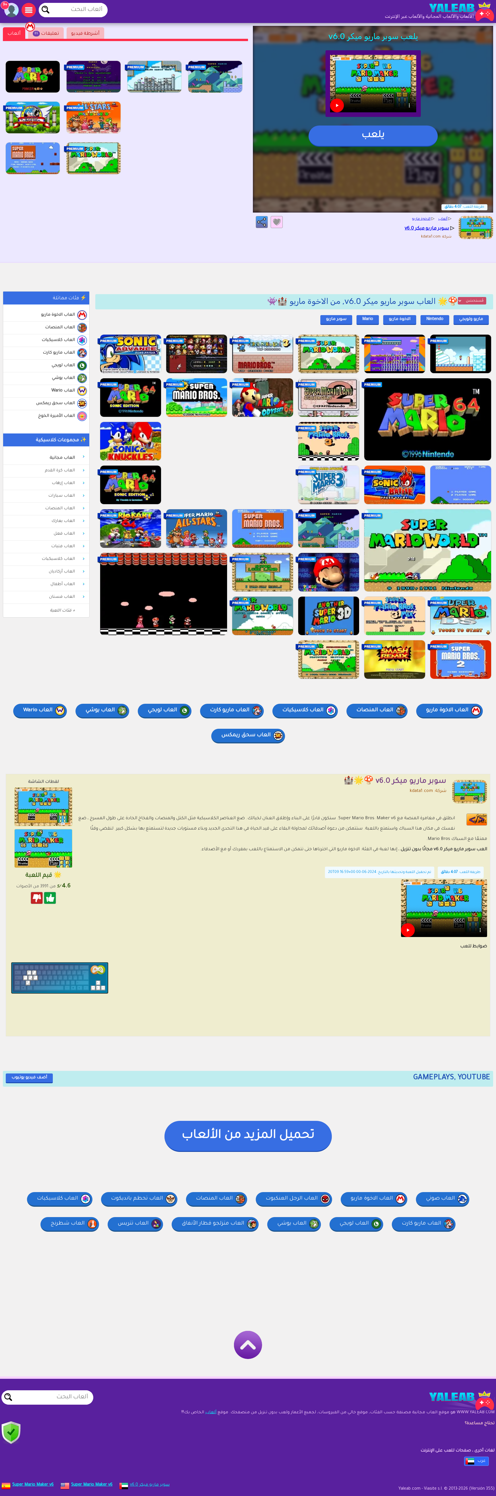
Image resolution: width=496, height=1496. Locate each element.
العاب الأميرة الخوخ (56, 416)
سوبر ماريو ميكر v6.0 (150, 1485)
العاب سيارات (61, 496)
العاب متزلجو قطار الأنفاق (213, 1224)
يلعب (373, 135)
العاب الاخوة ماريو (58, 315)
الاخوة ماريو (399, 319)
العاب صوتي (440, 1199)
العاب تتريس (133, 1224)
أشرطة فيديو (85, 33)
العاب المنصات (60, 327)
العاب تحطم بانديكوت (137, 1199)
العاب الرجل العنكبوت (292, 1199)
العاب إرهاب (63, 483)
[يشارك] (262, 222)
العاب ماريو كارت (59, 353)
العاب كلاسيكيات (58, 340)
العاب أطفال (63, 584)
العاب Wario (63, 391)
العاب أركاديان (62, 572)
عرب (481, 1461)
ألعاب (14, 33)
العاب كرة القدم (60, 471)
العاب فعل (64, 534)
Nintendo (434, 319)
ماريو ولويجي (471, 319)
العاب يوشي (63, 378)
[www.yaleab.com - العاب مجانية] (456, 1400)
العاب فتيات (63, 546)
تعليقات (46, 33)
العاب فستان (62, 597)
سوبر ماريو (336, 319)
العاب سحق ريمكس (55, 403)
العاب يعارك (63, 521)
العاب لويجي (63, 365)
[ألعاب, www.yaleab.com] (456, 11)
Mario (367, 319)
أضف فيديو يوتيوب (29, 1077)
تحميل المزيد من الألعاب (248, 1135)
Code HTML (480, 819)
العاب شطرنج (68, 1224)
